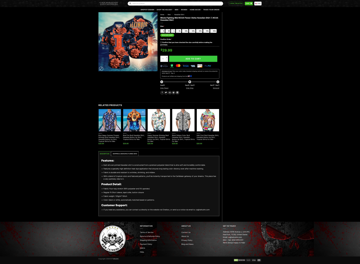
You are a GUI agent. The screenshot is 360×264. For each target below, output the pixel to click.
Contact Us (185, 232)
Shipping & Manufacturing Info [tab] (125, 153)
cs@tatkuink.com (203, 210)
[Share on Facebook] (162, 92)
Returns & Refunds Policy (150, 236)
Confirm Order (166, 39)
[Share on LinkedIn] (177, 92)
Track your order (211, 10)
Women (184, 10)
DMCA (142, 248)
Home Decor (195, 10)
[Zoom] (101, 69)
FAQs (142, 252)
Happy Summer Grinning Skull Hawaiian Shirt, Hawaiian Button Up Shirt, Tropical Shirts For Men (158, 138)
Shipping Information (148, 240)
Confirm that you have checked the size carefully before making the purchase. (186, 43)
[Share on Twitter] (166, 92)
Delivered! (216, 88)
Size (162, 26)
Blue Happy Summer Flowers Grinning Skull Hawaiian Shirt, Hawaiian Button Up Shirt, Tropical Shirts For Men (109, 138)
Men (176, 10)
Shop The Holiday (164, 10)
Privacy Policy (186, 240)
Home (162, 14)
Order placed (164, 88)
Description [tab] (104, 153)
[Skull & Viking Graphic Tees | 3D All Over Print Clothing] (108, 3)
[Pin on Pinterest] (173, 92)
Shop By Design (147, 10)
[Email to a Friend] (170, 92)
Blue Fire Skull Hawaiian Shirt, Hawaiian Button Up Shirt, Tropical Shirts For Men (133, 137)
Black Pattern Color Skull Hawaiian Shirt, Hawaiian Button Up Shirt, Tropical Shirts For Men (183, 138)
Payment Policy (146, 244)
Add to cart (193, 59)
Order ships (189, 88)
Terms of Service (146, 232)
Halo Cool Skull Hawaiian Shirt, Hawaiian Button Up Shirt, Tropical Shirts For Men (208, 137)
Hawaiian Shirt (179, 14)
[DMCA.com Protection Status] (239, 260)
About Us (185, 236)
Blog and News (187, 244)
